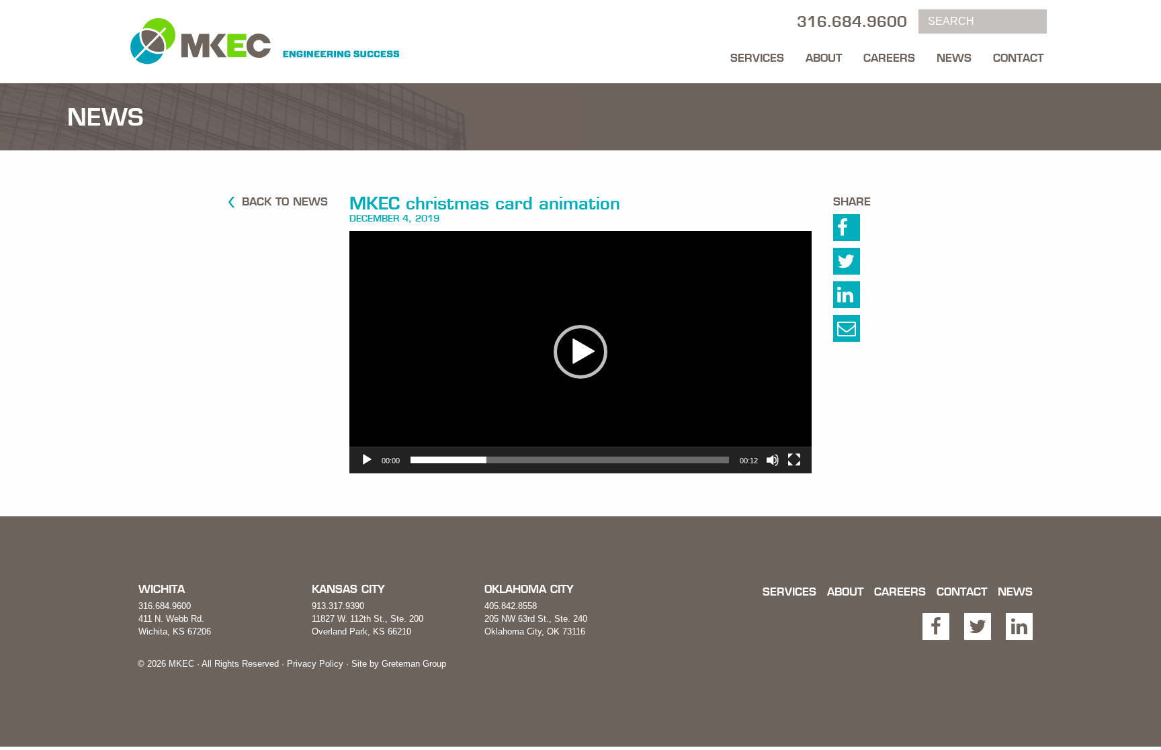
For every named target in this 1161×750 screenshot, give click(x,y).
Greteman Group (414, 664)
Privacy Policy (315, 664)
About (824, 57)
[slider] (570, 460)
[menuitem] (757, 54)
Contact (1018, 57)
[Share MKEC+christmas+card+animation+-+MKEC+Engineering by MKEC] (861, 331)
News (954, 57)
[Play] (367, 460)
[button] (580, 352)
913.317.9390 (338, 606)
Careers (889, 57)
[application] (580, 352)
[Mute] (772, 460)
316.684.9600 (164, 606)
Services (757, 57)
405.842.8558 (510, 606)
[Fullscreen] (794, 460)
